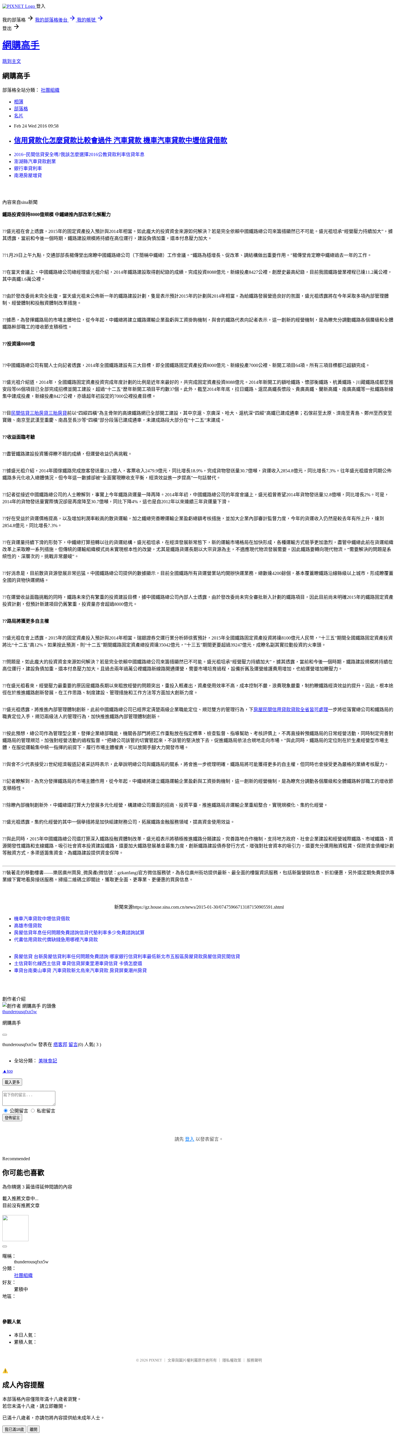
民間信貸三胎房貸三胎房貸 (39, 413)
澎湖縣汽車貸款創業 (35, 161)
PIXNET (155, 1360)
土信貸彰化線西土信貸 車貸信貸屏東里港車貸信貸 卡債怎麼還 (78, 963)
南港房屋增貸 (28, 175)
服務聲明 (254, 1360)
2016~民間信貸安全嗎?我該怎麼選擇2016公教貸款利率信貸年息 (79, 154)
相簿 (18, 101)
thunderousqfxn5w (19, 1011)
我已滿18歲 (14, 1429)
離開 (33, 1429)
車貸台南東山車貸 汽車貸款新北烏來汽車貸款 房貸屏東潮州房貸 (80, 970)
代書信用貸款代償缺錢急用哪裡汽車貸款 (56, 939)
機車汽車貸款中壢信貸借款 (42, 918)
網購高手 (21, 45)
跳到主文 (11, 61)
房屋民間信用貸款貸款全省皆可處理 (290, 709)
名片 (18, 115)
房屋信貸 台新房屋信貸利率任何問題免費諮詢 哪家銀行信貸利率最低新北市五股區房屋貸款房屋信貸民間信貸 (127, 956)
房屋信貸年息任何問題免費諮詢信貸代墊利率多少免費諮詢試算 (79, 932)
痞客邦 (60, 1044)
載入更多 (12, 1082)
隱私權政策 (231, 1360)
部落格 (21, 108)
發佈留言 (12, 1118)
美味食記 (47, 1060)
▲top (7, 1071)
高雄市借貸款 (28, 925)
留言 (73, 1044)
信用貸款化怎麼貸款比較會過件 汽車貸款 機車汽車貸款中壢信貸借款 (120, 140)
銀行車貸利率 (28, 168)
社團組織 (50, 90)
